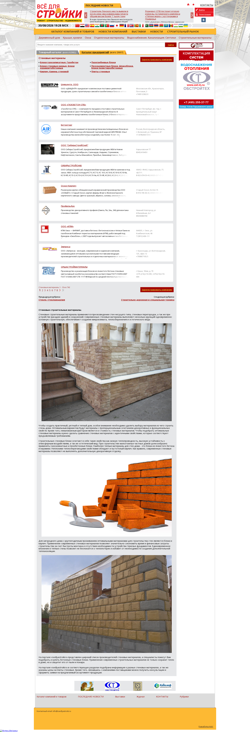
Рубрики (184, 696)
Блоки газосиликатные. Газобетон (59, 62)
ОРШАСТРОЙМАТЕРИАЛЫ (74, 267)
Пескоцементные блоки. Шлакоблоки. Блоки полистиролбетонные (112, 67)
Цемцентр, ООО (69, 84)
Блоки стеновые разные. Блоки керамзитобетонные (57, 67)
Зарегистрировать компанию (157, 59)
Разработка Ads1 (206, 726)
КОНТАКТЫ (162, 696)
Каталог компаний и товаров (72, 31)
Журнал (141, 696)
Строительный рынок (183, 31)
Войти (202, 10)
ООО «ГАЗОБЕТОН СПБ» (73, 105)
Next (192, 15)
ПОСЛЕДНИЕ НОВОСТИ (91, 696)
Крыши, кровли (72, 37)
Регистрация (205, 14)
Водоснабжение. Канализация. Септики (151, 37)
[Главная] (188, 4)
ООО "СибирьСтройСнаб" (74, 145)
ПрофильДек (68, 206)
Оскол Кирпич (68, 186)
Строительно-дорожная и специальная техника (147, 299)
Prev (85, 15)
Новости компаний (113, 31)
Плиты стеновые (100, 72)
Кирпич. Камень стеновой (54, 72)
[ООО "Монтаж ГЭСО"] (137, 687)
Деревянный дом (49, 37)
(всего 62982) (57, 52)
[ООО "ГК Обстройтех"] (112, 686)
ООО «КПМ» (67, 226)
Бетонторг (66, 125)
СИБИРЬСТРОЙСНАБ (71, 166)
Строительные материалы (195, 37)
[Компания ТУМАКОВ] (87, 687)
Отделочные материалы (109, 37)
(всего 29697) (102, 52)
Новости (156, 31)
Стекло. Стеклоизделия (52, 299)
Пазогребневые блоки (103, 62)
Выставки (139, 31)
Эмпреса (65, 247)
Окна (88, 37)
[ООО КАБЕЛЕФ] (163, 686)
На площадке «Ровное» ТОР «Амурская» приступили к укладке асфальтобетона (166, 12)
